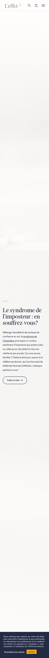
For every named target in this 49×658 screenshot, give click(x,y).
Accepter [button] (31, 652)
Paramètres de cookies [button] (14, 652)
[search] (29, 5)
